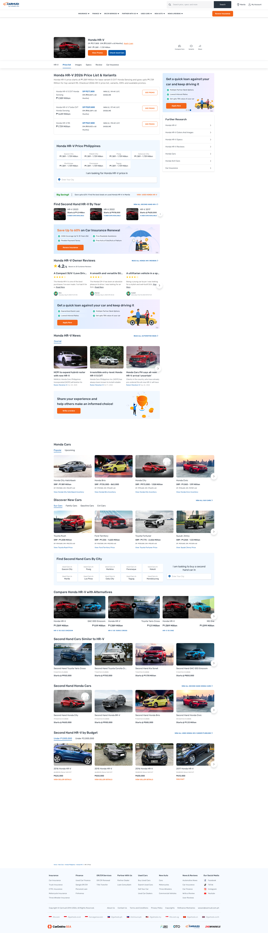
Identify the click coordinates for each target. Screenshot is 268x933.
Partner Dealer (123, 880)
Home (55, 864)
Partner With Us (129, 14)
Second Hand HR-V (149, 204)
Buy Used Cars (144, 880)
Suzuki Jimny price (188, 547)
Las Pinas (88, 577)
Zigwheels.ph (116, 917)
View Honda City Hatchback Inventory (69, 492)
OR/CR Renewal (103, 880)
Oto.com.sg (174, 917)
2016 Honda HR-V (62, 768)
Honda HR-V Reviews (148, 261)
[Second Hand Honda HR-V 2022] (96, 214)
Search (222, 4)
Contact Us (122, 908)
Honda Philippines (70, 864)
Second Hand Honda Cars (200, 686)
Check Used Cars (117, 53)
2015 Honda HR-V (103, 768)
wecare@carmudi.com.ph (208, 908)
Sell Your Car (143, 889)
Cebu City (110, 577)
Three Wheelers (165, 889)
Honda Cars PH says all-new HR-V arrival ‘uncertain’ (141, 374)
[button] (160, 214)
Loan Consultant (124, 885)
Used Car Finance (83, 880)
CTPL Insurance (55, 889)
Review (99, 65)
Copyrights (170, 908)
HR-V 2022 (109, 209)
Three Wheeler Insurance (59, 898)
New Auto (159, 14)
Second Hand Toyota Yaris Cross (70, 668)
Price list (67, 65)
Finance (95, 14)
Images (78, 65)
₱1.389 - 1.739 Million (69, 155)
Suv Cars (207, 500)
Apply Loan (128, 43)
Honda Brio (100, 480)
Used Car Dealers (145, 893)
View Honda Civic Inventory (187, 492)
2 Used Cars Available (75, 216)
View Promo (97, 53)
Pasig (88, 568)
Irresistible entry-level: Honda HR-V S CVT (106, 374)
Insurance (82, 14)
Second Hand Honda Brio (147, 715)
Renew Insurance (222, 14)
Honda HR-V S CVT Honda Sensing (67, 93)
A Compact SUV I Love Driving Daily (74, 273)
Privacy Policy (156, 908)
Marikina (110, 568)
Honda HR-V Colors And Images (179, 132)
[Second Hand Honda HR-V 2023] (60, 214)
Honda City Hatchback (65, 480)
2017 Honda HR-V (185, 768)
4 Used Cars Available (112, 216)
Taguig (131, 577)
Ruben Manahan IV (61, 385)
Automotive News (149, 336)
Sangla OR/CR (82, 885)
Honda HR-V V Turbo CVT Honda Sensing (67, 109)
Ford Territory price (107, 547)
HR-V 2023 (72, 209)
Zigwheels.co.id (74, 917)
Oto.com (56, 917)
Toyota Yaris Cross (150, 621)
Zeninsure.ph (136, 917)
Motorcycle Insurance (58, 893)
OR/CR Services (110, 14)
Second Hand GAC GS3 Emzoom (192, 668)
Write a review (69, 411)
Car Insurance (112, 65)
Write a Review (189, 893)
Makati (153, 568)
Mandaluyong (153, 577)
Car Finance (188, 889)
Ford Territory (101, 536)
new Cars (61, 864)
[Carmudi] (11, 4)
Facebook (212, 880)
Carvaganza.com (96, 917)
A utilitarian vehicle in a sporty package (149, 273)
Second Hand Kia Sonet (146, 668)
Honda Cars (170, 154)
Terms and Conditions (139, 908)
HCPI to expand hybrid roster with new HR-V (69, 374)
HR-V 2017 (145, 209)
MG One (210, 621)
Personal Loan (81, 889)
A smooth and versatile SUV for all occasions (116, 273)
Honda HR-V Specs (173, 139)
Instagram (212, 889)
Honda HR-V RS (63, 123)
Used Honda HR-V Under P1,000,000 (196, 733)
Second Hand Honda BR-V (107, 715)
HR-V (56, 65)
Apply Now (67, 322)
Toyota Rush (60, 536)
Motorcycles (164, 885)
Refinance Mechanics (186, 908)
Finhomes (80, 893)
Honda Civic (182, 480)
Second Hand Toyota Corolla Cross (111, 668)
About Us (111, 908)
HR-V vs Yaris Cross (117, 631)
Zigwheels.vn (192, 917)
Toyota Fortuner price (148, 547)
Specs (88, 65)
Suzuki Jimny (183, 536)
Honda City (140, 480)
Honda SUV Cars (172, 161)
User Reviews (188, 898)
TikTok (210, 885)
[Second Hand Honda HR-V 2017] (132, 214)
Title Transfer (102, 885)
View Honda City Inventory (146, 492)
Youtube (211, 893)
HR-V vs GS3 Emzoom (63, 631)
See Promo (150, 93)
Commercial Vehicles (167, 893)
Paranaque (131, 568)
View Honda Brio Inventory (105, 492)
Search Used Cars (145, 885)
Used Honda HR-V (149, 195)
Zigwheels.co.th (212, 917)
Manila (67, 577)
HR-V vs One (168, 631)
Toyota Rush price (65, 547)
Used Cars (145, 14)
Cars (161, 880)
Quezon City (67, 568)
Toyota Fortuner (143, 536)
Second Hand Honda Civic (189, 715)
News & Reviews (174, 14)
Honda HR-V (170, 125)
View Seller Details (62, 780)
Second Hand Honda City (66, 715)
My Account (256, 4)
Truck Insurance (56, 885)
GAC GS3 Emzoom (96, 621)
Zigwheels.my (155, 917)
